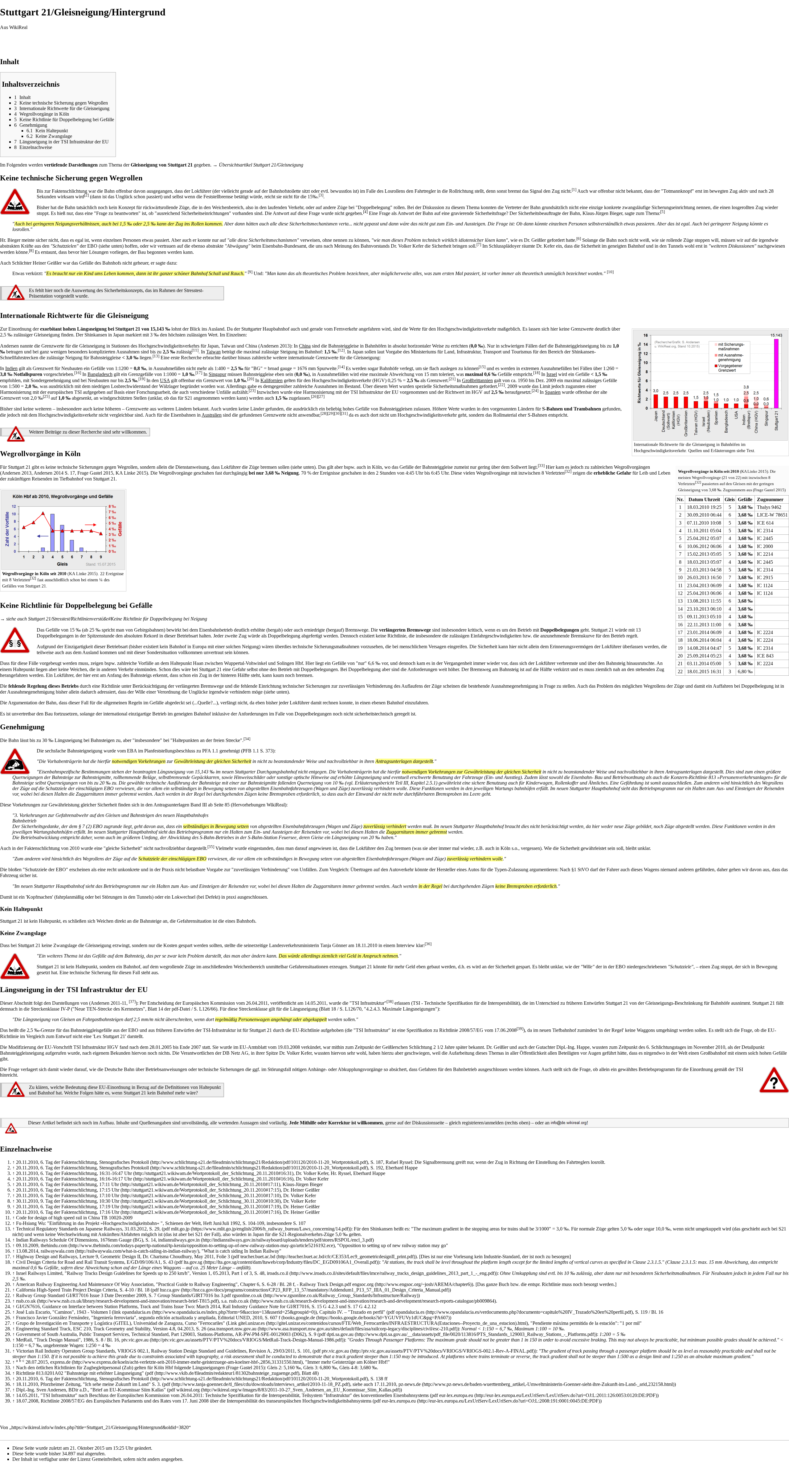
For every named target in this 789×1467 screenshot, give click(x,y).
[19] (141, 378)
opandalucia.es (136, 1312)
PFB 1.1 (251, 750)
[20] (250, 378)
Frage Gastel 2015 (769, 490)
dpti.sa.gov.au (340, 1334)
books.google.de (299, 1317)
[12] (341, 350)
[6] (578, 238)
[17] (198, 372)
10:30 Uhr (109, 1201)
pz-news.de (410, 1384)
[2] (86, 194)
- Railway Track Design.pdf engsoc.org (335, 1284)
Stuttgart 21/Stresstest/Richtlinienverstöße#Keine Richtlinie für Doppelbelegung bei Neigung (117, 618)
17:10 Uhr (109, 1195)
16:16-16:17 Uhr (115, 1178)
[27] (321, 396)
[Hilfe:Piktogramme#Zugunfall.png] (15, 201)
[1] (574, 189)
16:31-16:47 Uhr (115, 1173)
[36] (428, 944)
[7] (478, 244)
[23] (252, 390)
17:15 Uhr (109, 1190)
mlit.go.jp (180, 1228)
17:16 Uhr (109, 1212)
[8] (31, 250)
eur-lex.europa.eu (456, 1395)
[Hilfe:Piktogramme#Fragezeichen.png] (774, 1079)
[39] (520, 1028)
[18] (536, 372)
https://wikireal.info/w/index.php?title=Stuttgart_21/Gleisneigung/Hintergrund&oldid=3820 (100, 1427)
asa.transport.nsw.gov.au (232, 1328)
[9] (250, 272)
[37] (132, 1001)
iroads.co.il (277, 1273)
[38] (389, 1001)
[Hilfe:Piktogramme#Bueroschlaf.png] (15, 760)
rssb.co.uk (26, 1301)
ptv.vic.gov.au (135, 1339)
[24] (535, 390)
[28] (324, 413)
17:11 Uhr (109, 1184)
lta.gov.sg (193, 1262)
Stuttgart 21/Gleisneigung (278, 164)
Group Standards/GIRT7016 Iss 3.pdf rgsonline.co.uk (209, 1295)
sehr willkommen (129, 432)
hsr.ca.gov (170, 1289)
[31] (344, 413)
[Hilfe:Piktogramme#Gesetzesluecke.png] (15, 639)
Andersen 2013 (275, 345)
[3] (321, 194)
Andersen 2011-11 (108, 1003)
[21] (452, 378)
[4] (365, 211)
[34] (246, 738)
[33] (541, 465)
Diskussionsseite (428, 1122)
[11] (195, 350)
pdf (150, 1373)
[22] (501, 384)
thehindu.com (54, 1245)
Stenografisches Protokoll (124, 1162)
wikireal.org (188, 1389)
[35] (210, 846)
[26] (314, 396)
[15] (482, 367)
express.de (60, 1362)
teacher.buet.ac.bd (257, 1256)
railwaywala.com (57, 1251)
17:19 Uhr (109, 1206)
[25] (46, 396)
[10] (610, 272)
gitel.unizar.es (251, 1323)
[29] (330, 413)
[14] (341, 367)
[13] (156, 356)
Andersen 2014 (48, 473)
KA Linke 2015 (754, 471)
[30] (337, 413)
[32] (698, 482)
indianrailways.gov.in (179, 1239)
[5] (662, 211)
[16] (77, 372)
